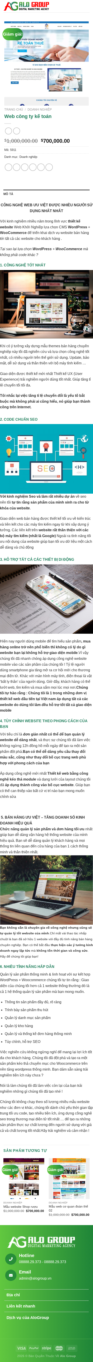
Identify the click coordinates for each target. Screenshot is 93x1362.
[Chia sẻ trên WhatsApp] (8, 167)
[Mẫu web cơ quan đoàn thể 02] (69, 1178)
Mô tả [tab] (8, 194)
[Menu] (87, 6)
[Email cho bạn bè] (33, 167)
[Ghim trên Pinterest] (41, 167)
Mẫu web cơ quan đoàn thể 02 (68, 1208)
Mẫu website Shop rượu (20, 1206)
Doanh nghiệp (40, 109)
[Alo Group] (26, 6)
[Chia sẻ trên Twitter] (24, 167)
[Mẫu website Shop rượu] (23, 1178)
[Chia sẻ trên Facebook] (16, 167)
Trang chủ (13, 109)
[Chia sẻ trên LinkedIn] (49, 167)
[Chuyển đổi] (83, 1295)
